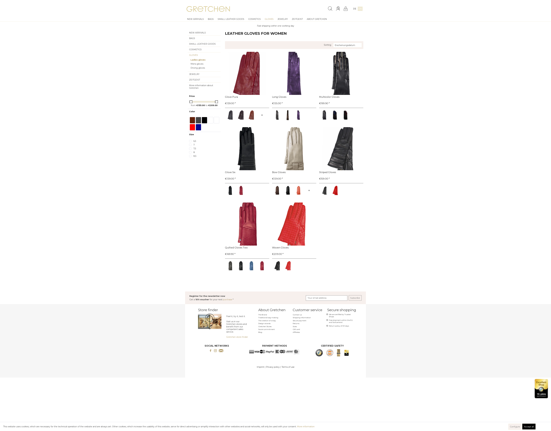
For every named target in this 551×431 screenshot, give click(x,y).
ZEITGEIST (194, 80)
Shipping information (302, 317)
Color (192, 111)
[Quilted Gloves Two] (247, 224)
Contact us (297, 315)
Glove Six (230, 172)
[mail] (221, 351)
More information (306, 426)
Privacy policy (273, 367)
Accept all (529, 426)
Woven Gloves (280, 247)
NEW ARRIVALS (197, 32)
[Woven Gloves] (294, 224)
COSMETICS (195, 49)
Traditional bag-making (268, 317)
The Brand (262, 315)
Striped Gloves (327, 172)
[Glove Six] (247, 148)
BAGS (192, 38)
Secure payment (299, 320)
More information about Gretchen (201, 86)
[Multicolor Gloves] (341, 73)
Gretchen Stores (264, 326)
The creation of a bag (267, 320)
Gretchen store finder (237, 337)
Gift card (296, 329)
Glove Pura (231, 97)
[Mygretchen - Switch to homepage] (208, 9)
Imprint (260, 367)
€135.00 (200, 105)
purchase (228, 299)
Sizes (295, 326)
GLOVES (193, 55)
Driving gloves (198, 68)
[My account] (338, 8)
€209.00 (213, 105)
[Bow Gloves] (294, 148)
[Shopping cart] (346, 8)
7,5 (194, 148)
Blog (260, 332)
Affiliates (296, 332)
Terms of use (288, 367)
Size (191, 134)
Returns (296, 323)
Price (192, 96)
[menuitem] (307, 7)
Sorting (327, 45)
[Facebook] (210, 351)
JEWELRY (194, 74)
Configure (515, 426)
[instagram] (215, 351)
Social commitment (266, 329)
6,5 (194, 141)
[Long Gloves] (294, 73)
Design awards (264, 323)
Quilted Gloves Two (236, 247)
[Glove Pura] (247, 73)
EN (360, 8)
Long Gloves (279, 97)
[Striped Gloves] (341, 148)
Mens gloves (197, 64)
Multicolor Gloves (329, 97)
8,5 (194, 156)
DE (354, 8)
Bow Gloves (279, 172)
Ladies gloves (198, 60)
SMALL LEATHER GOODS (202, 44)
